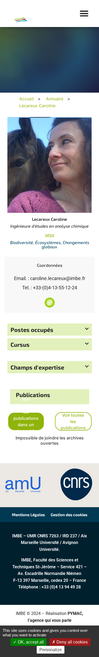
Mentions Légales (28, 514)
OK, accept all (30, 642)
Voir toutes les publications (73, 421)
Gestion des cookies (69, 514)
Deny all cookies (71, 642)
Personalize (50, 649)
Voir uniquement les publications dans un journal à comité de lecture (26, 421)
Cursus (20, 344)
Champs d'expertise (37, 367)
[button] (84, 14)
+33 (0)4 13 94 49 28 (61, 587)
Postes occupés (32, 329)
